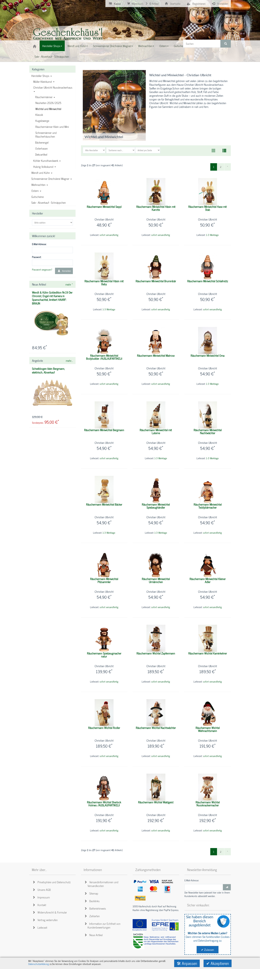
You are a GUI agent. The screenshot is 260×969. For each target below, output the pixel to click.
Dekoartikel (41, 154)
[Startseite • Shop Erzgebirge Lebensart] (69, 34)
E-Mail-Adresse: (39, 244)
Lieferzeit (41, 927)
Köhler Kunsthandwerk (46, 160)
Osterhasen (41, 148)
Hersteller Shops (40, 75)
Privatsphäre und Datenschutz (53, 882)
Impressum (43, 897)
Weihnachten (38, 184)
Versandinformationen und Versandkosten (103, 884)
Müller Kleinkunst (43, 81)
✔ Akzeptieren (217, 963)
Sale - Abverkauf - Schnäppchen (48, 202)
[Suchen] (225, 44)
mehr (69, 284)
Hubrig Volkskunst (43, 166)
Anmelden (66, 271)
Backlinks (94, 901)
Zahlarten (94, 916)
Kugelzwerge (42, 120)
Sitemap (93, 893)
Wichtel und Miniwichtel (48, 108)
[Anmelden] (227, 887)
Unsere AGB (43, 889)
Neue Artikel (95, 935)
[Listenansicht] (224, 150)
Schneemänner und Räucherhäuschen (46, 134)
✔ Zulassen (207, 949)
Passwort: (36, 257)
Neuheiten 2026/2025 (48, 102)
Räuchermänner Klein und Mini (52, 126)
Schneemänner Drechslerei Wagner (50, 178)
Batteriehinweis (97, 908)
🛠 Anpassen (187, 963)
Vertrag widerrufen (47, 920)
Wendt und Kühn (41, 172)
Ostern (35, 190)
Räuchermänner (44, 97)
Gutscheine (37, 196)
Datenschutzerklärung (38, 964)
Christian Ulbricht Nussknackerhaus (52, 87)
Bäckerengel (41, 142)
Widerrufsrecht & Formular (51, 912)
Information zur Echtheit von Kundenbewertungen (104, 925)
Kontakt (41, 905)
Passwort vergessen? (42, 269)
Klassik (39, 114)
